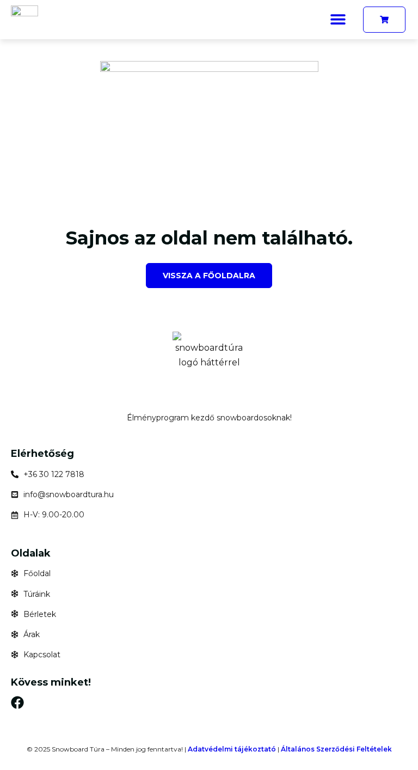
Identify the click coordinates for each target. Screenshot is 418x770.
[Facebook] (17, 702)
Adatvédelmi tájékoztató (232, 749)
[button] (337, 19)
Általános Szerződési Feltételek (336, 749)
